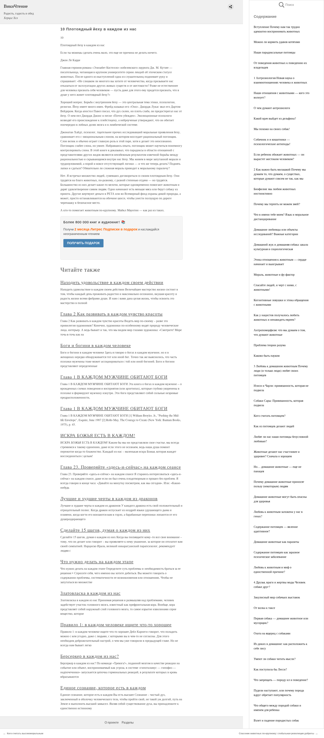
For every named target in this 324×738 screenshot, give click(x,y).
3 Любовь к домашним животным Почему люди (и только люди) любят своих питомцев (281, 370)
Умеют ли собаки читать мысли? (275, 659)
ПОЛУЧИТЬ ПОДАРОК (83, 243)
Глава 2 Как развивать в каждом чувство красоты (111, 314)
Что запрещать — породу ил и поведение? (281, 680)
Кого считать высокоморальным (25, 733)
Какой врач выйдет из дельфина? (275, 118)
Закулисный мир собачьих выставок (277, 597)
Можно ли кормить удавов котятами (277, 42)
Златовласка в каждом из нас (90, 593)
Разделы (128, 722)
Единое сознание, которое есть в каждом (103, 688)
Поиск (285, 4)
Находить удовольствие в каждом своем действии (111, 282)
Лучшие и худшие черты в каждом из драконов (109, 498)
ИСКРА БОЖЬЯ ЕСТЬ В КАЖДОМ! (97, 435)
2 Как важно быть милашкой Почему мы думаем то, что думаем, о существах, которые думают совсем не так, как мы (280, 173)
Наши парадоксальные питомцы (274, 52)
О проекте (112, 722)
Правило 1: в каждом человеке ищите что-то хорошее (116, 624)
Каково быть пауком (267, 355)
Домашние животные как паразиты (276, 542)
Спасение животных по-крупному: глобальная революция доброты (276, 733)
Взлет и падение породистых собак (276, 720)
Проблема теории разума (270, 345)
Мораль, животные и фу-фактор (274, 274)
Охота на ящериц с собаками (272, 633)
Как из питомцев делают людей (274, 426)
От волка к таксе (264, 608)
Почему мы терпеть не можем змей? (277, 204)
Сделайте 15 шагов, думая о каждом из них (105, 530)
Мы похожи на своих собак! (272, 129)
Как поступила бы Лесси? (270, 669)
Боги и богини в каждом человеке (95, 345)
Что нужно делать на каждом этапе (97, 561)
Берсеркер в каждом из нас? (89, 656)
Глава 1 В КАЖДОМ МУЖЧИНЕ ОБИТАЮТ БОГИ (113, 377)
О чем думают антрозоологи (272, 108)
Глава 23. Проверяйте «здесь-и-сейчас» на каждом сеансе (120, 467)
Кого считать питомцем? (269, 416)
